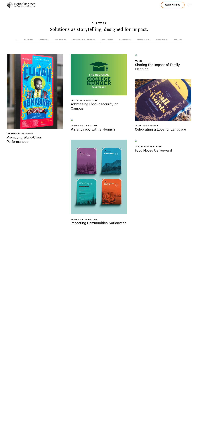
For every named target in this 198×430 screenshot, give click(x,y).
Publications (162, 39)
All (17, 39)
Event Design (107, 39)
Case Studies (60, 39)
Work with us (172, 5)
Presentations (144, 39)
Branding (28, 39)
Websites (178, 39)
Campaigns (43, 39)
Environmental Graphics (83, 39)
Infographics (125, 39)
